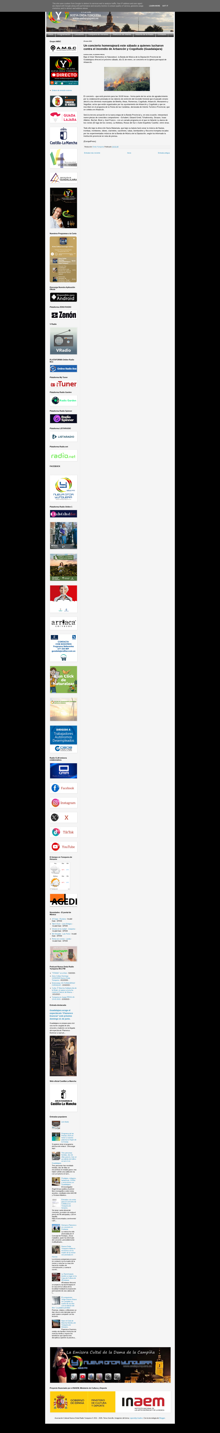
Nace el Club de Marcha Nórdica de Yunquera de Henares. (68, 1324)
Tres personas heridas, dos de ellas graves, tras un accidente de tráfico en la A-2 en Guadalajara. (64, 1158)
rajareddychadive (136, 1418)
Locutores (79, 34)
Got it (165, 6)
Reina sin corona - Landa (61, 939)
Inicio (50, 34)
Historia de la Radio (144, 34)
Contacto (162, 34)
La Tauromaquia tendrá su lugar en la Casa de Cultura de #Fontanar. (69, 1277)
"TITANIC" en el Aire (59, 973)
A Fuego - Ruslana (59, 919)
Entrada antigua (164, 153)
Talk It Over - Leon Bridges (62, 924)
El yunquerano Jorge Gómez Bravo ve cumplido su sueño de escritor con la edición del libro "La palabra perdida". (64, 1302)
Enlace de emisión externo (62, 90)
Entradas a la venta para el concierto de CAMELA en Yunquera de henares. (68, 1204)
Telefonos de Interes (122, 34)
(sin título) (65, 1122)
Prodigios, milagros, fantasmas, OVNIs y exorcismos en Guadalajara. (68, 1181)
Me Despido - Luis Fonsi (61, 934)
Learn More (154, 6)
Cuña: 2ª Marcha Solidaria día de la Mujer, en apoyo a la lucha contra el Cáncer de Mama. (64, 990)
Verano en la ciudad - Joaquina (63, 929)
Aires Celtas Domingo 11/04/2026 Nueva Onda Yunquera (61, 978)
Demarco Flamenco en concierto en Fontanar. (68, 1227)
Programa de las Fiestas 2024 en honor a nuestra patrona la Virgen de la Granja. (68, 1138)
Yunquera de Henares (98, 34)
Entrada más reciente (92, 153)
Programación (64, 34)
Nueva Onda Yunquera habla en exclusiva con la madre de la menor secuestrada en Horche (64, 1251)
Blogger (162, 1418)
